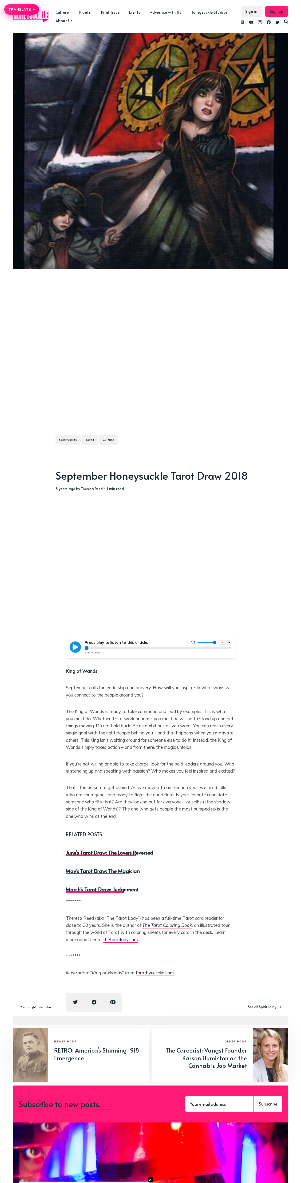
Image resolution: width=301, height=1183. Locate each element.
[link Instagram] (260, 23)
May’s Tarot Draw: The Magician (103, 870)
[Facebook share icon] (94, 1002)
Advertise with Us (165, 12)
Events (134, 12)
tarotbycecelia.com (155, 973)
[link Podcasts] (243, 23)
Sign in (251, 11)
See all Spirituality (262, 1007)
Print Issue (110, 12)
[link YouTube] (251, 23)
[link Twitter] (277, 23)
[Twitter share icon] (75, 1002)
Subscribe (268, 1104)
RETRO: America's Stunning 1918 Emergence (96, 1054)
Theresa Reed (92, 488)
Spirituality (68, 440)
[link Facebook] (269, 23)
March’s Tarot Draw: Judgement (102, 889)
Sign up (277, 11)
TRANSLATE (21, 9)
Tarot (90, 440)
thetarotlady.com (120, 939)
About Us (63, 20)
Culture (108, 440)
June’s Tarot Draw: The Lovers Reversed (109, 852)
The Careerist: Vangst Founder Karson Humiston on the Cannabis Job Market (206, 1058)
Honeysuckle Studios (209, 12)
